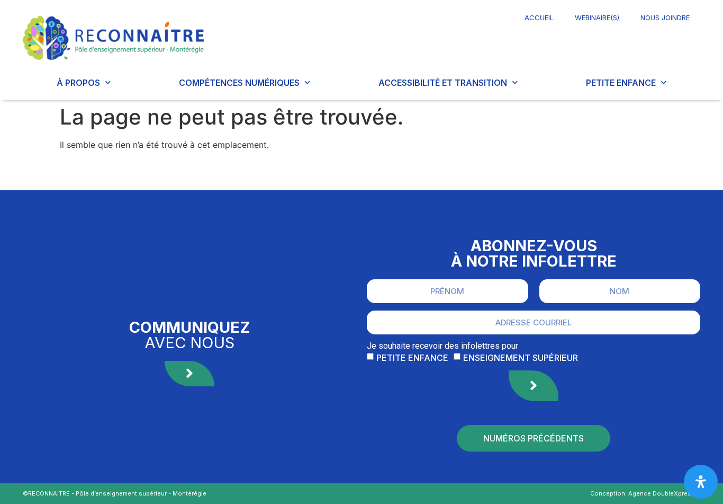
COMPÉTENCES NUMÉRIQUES (239, 82)
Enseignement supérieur (520, 357)
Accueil (539, 17)
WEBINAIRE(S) (597, 17)
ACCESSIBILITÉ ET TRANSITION (442, 82)
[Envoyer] (533, 385)
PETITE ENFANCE (621, 82)
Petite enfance (412, 357)
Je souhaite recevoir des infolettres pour (442, 346)
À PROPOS (78, 82)
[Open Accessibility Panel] (701, 482)
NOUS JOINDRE (665, 17)
